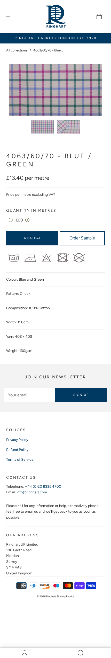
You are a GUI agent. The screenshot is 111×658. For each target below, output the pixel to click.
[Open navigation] (12, 16)
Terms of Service (20, 459)
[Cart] (99, 16)
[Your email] (29, 395)
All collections (16, 50)
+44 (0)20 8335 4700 (43, 486)
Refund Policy (17, 450)
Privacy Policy (17, 440)
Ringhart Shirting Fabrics (60, 596)
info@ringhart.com (32, 492)
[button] (18, 91)
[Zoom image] (55, 91)
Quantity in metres (31, 210)
